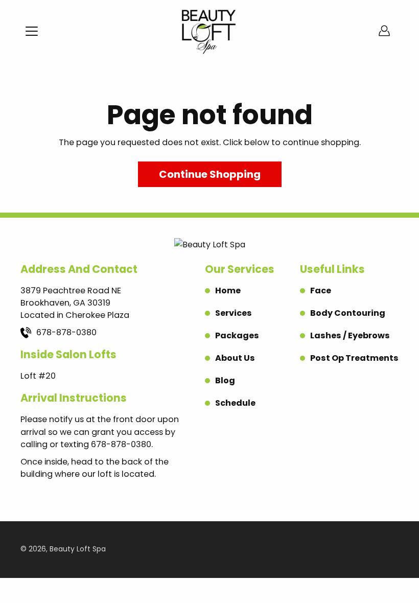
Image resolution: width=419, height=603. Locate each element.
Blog (225, 380)
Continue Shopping (210, 174)
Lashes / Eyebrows (350, 335)
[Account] (384, 30)
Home (228, 290)
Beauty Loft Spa (78, 549)
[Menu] (31, 31)
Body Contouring (347, 313)
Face (320, 290)
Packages (237, 335)
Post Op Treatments (354, 358)
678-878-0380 (66, 332)
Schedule (235, 403)
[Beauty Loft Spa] (209, 30)
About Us (235, 358)
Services (233, 313)
